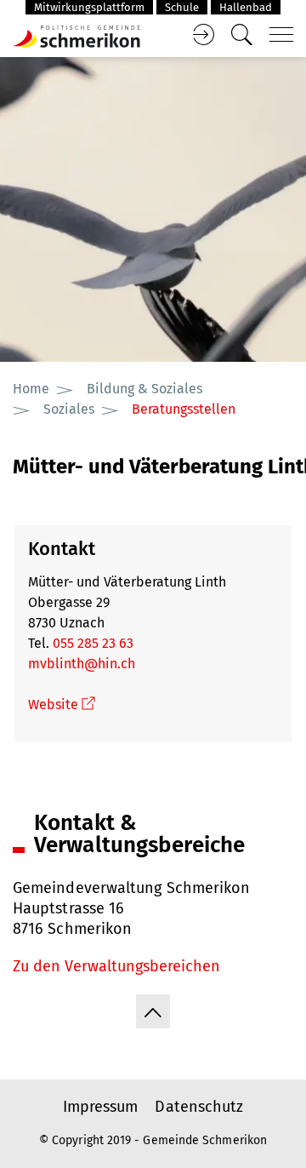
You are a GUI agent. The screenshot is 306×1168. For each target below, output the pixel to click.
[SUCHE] (241, 35)
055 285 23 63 (93, 643)
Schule (182, 7)
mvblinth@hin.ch (81, 664)
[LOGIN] (203, 35)
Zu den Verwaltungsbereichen (116, 966)
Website (61, 704)
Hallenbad (245, 7)
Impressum (101, 1106)
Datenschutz (199, 1106)
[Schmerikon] (76, 35)
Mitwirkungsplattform (89, 7)
